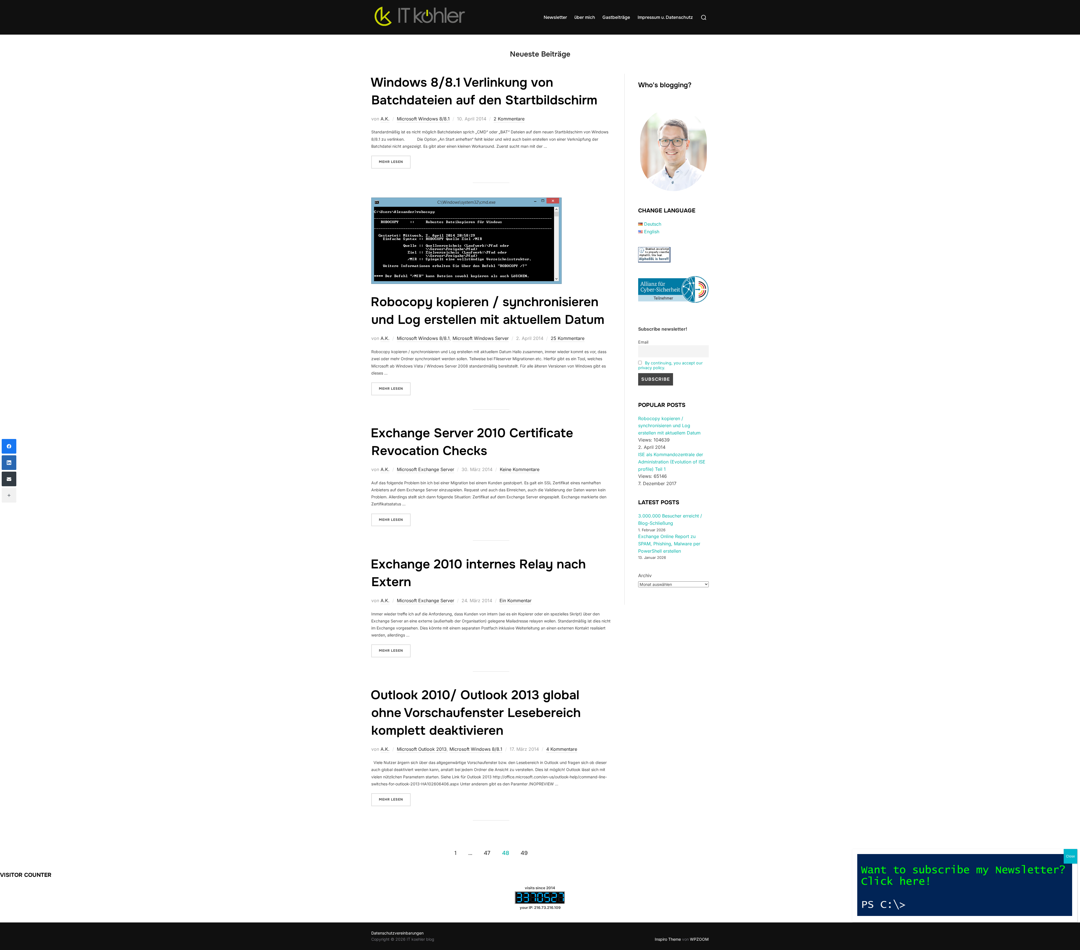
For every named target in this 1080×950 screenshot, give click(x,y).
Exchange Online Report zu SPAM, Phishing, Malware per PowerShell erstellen (669, 544)
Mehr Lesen (395, 161)
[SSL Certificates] (654, 261)
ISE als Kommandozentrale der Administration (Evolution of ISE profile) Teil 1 (671, 462)
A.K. (385, 119)
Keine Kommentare (519, 469)
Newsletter (555, 17)
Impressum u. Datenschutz (665, 17)
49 (524, 853)
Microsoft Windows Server (481, 338)
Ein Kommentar (516, 600)
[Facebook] (9, 446)
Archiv (645, 575)
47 (487, 853)
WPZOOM (699, 939)
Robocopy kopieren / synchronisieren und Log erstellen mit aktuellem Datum (669, 426)
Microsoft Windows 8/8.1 (423, 119)
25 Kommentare (567, 338)
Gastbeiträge (616, 17)
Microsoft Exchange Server (425, 469)
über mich (584, 17)
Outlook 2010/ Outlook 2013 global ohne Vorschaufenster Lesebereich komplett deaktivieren (476, 713)
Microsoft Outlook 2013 (422, 749)
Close (1070, 856)
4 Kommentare (561, 749)
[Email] (9, 479)
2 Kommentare (509, 119)
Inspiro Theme (668, 939)
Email (643, 342)
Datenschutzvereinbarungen (397, 933)
